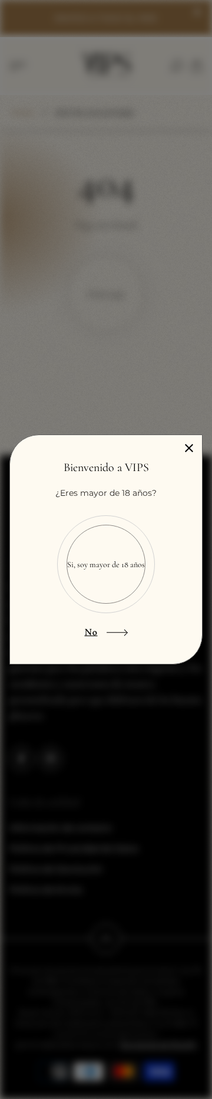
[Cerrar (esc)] (189, 448)
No (91, 632)
